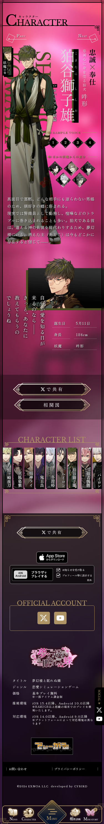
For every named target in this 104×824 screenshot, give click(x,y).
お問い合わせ (18, 769)
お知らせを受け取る (73, 570)
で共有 (55, 389)
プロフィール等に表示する (77, 575)
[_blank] (32, 574)
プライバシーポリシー (69, 769)
